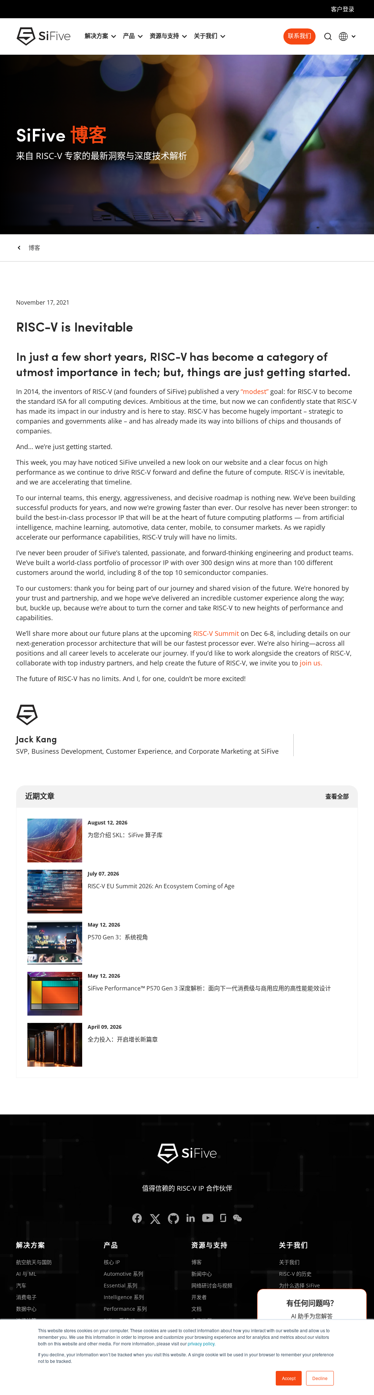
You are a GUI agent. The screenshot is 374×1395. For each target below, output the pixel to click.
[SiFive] (43, 36)
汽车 (21, 1285)
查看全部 (337, 796)
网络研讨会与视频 (211, 1285)
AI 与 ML (26, 1273)
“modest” (254, 391)
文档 (196, 1308)
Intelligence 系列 (124, 1297)
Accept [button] (288, 1378)
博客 (34, 248)
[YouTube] (208, 1219)
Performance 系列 (125, 1308)
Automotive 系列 (123, 1273)
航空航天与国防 (34, 1262)
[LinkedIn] (190, 1219)
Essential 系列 (120, 1285)
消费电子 (26, 1297)
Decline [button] (320, 1378)
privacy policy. (201, 1343)
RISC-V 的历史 (295, 1273)
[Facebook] (137, 1219)
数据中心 (26, 1308)
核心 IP (112, 1262)
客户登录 (342, 9)
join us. (311, 662)
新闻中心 (201, 1273)
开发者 (199, 1297)
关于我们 (289, 1262)
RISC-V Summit (216, 633)
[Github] (173, 1219)
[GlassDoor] (223, 1219)
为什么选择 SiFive (299, 1285)
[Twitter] (155, 1219)
